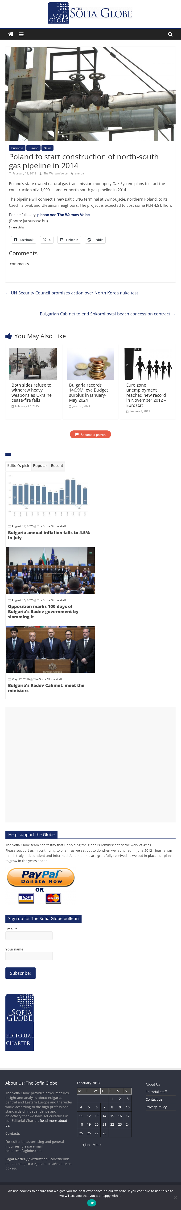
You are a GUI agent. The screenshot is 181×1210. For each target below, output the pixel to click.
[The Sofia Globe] (10, 34)
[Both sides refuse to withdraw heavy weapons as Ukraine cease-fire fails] (33, 350)
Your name (14, 949)
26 (89, 1133)
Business (17, 148)
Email (11, 929)
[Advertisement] (90, 764)
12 (89, 1116)
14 (104, 1116)
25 (81, 1133)
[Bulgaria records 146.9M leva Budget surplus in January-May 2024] (91, 350)
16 (120, 1116)
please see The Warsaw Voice (63, 215)
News (47, 148)
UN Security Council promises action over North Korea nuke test (71, 293)
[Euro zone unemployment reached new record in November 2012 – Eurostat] (148, 350)
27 (97, 1133)
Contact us (154, 1099)
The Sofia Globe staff (51, 526)
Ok (92, 1203)
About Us (153, 1084)
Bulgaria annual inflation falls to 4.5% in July (49, 535)
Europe (33, 148)
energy (79, 173)
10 (128, 1107)
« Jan (86, 1144)
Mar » (97, 1144)
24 (128, 1124)
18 (81, 1124)
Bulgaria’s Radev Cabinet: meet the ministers (46, 687)
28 (104, 1133)
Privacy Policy (156, 1107)
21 (104, 1124)
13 (97, 1116)
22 (112, 1124)
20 (97, 1124)
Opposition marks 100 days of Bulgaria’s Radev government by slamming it (43, 611)
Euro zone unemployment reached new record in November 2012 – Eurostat (146, 395)
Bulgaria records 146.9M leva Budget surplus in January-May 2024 (88, 392)
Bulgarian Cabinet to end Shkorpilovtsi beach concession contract (108, 314)
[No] (175, 1197)
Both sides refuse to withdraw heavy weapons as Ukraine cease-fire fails (32, 392)
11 (81, 1116)
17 (128, 1116)
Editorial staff (156, 1092)
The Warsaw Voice (56, 173)
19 (89, 1124)
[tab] (18, 466)
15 (112, 1116)
